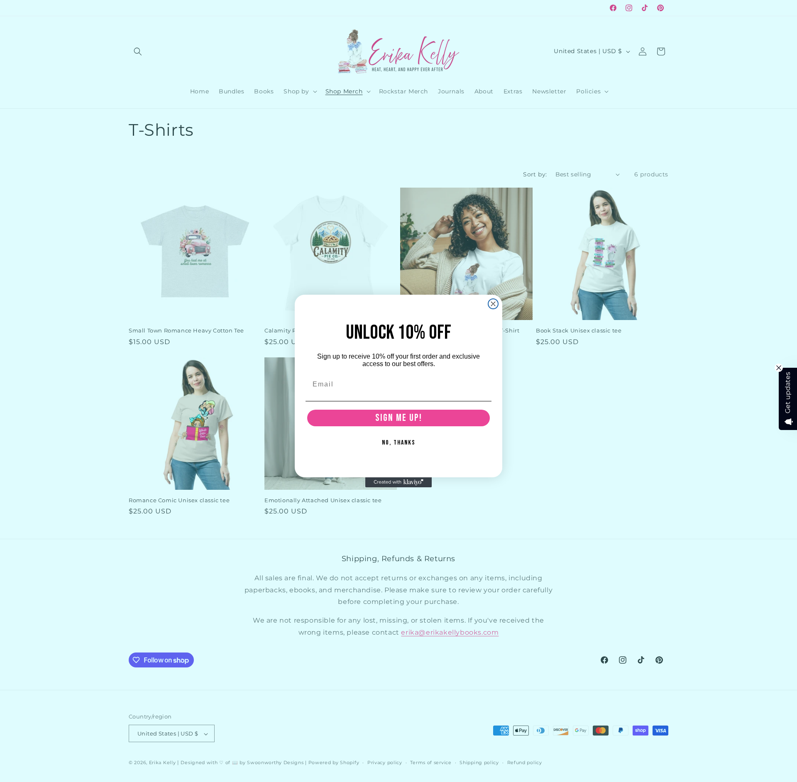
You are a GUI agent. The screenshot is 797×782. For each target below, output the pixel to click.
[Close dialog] (493, 304)
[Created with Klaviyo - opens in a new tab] (398, 482)
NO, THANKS (399, 443)
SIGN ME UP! (398, 418)
